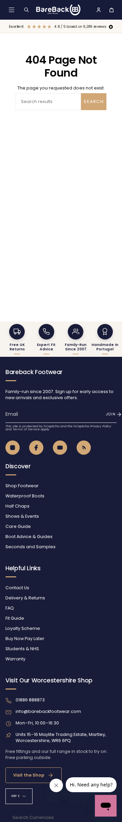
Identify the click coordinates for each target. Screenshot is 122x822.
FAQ (9, 608)
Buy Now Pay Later (24, 638)
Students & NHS (22, 649)
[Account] (98, 9)
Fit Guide (14, 618)
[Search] (26, 9)
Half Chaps (17, 506)
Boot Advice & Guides (29, 536)
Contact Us (17, 588)
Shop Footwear (22, 486)
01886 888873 (30, 700)
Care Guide (18, 526)
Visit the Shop (28, 775)
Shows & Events (22, 516)
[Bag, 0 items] (111, 9)
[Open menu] (11, 9)
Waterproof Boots (24, 496)
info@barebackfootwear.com (48, 711)
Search (94, 101)
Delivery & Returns (25, 598)
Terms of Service (26, 429)
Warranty (15, 659)
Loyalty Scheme (22, 628)
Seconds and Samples (30, 547)
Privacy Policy (100, 426)
